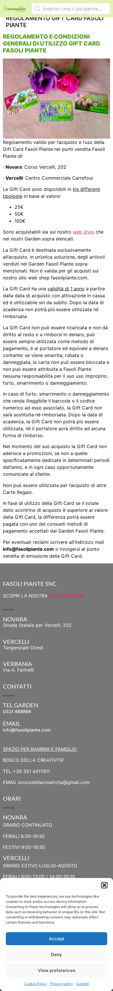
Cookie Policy (35, 983)
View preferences (56, 970)
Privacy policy (61, 983)
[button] (104, 885)
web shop (83, 232)
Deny (56, 954)
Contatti (82, 983)
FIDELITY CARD (66, 596)
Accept (56, 938)
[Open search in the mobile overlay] (70, 8)
